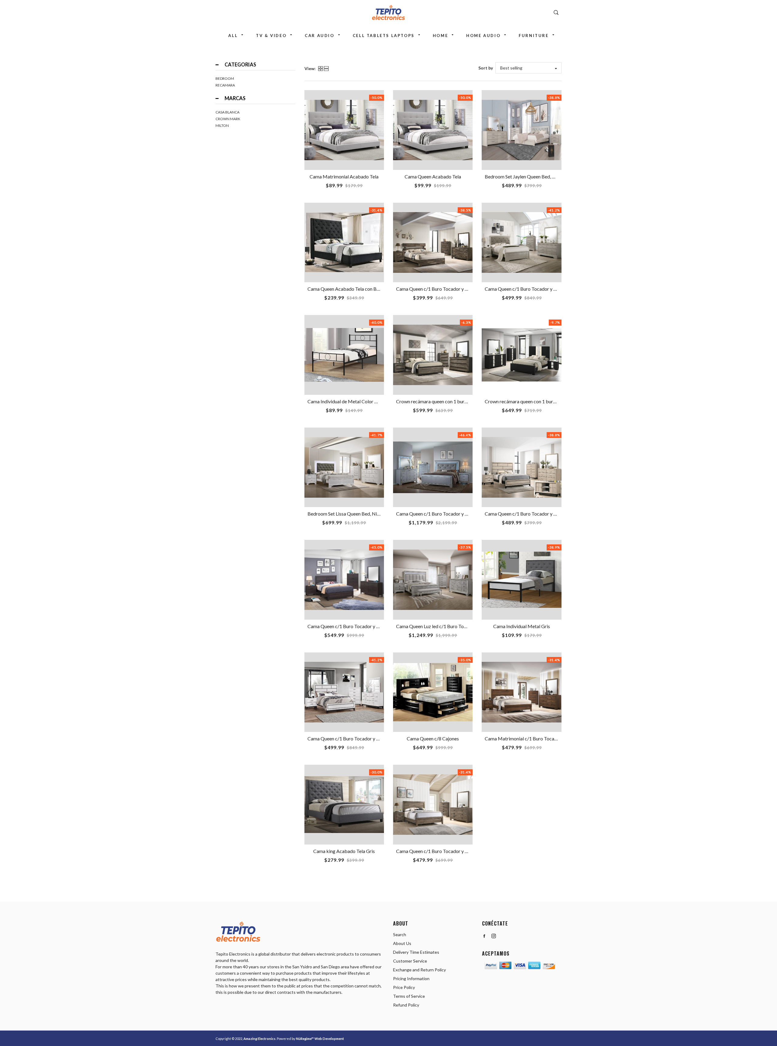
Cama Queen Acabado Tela (433, 176)
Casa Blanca (227, 112)
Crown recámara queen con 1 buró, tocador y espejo (450, 401)
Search (399, 934)
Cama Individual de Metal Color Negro (347, 401)
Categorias (240, 64)
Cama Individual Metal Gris (521, 626)
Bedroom (224, 78)
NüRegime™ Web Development (320, 1039)
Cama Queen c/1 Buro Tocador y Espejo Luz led (445, 513)
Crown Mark (227, 119)
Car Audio (319, 35)
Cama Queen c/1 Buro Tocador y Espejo (437, 289)
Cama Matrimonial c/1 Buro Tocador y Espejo (532, 738)
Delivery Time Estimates (416, 952)
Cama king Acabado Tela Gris (344, 851)
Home (440, 35)
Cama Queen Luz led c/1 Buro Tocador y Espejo (445, 626)
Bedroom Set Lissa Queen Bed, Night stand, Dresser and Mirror (372, 513)
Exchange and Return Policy (419, 969)
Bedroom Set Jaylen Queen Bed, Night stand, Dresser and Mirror (551, 176)
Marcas (235, 98)
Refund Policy (406, 1004)
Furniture (533, 35)
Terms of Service (409, 996)
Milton (222, 125)
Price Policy (404, 987)
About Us (402, 943)
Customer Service (410, 960)
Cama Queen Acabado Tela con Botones (349, 289)
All (233, 35)
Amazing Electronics (259, 1039)
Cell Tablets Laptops (384, 35)
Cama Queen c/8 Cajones (433, 738)
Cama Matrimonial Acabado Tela (344, 176)
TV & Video (271, 35)
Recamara (225, 85)
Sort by (485, 67)
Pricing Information (411, 978)
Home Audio (483, 35)
